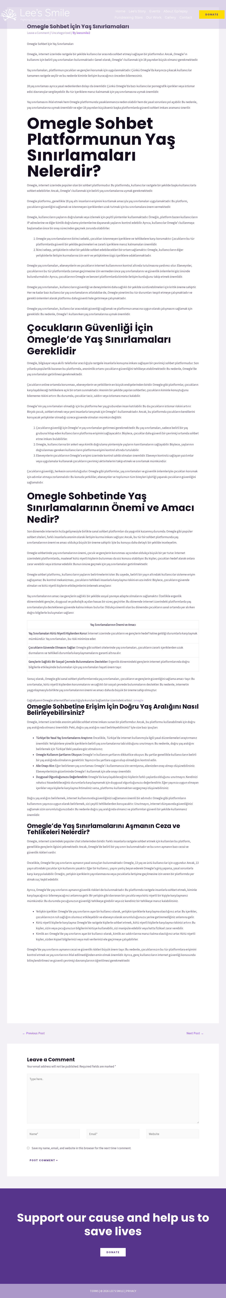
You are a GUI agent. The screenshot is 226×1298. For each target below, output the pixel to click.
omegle (138, 700)
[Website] (172, 1134)
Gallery (170, 17)
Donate (113, 1252)
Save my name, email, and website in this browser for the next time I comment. (81, 1148)
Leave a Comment (38, 33)
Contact (186, 17)
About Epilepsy (175, 11)
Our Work (154, 17)
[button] (212, 14)
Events (154, 11)
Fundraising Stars (129, 17)
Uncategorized (61, 33)
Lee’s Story (137, 11)
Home (120, 11)
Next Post (195, 1033)
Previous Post (33, 1033)
